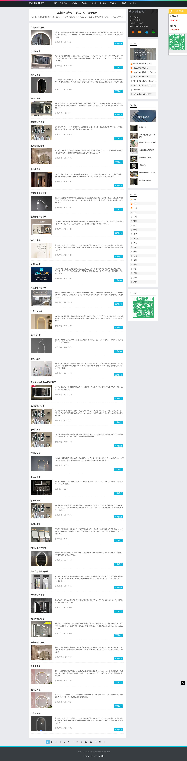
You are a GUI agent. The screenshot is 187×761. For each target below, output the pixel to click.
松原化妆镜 (35, 359)
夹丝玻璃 (73, 3)
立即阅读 (118, 44)
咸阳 (135, 273)
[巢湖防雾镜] (41, 540)
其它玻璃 (133, 3)
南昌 (135, 269)
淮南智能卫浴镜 (37, 146)
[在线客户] (171, 11)
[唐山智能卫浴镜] (41, 42)
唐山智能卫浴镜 (37, 27)
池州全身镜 (35, 690)
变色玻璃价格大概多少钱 (142, 85)
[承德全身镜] (41, 514)
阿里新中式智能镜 (38, 288)
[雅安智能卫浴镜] (41, 656)
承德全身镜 (35, 501)
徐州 (135, 251)
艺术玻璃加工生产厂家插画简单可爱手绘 (148, 81)
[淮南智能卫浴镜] (41, 159)
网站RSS (93, 756)
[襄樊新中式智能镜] (41, 230)
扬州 (135, 260)
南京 (135, 247)
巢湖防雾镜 (35, 524)
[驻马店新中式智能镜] (41, 585)
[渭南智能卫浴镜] (41, 136)
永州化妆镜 (35, 51)
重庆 (135, 212)
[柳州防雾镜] (41, 443)
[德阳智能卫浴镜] (41, 632)
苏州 (135, 221)
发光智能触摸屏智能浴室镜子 (43, 382)
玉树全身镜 (35, 666)
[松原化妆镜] (41, 374)
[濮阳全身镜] (41, 182)
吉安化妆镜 (35, 713)
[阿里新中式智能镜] (41, 301)
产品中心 (81, 12)
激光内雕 (83, 3)
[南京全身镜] (41, 88)
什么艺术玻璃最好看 (140, 68)
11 (91, 742)
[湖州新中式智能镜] (41, 561)
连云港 (135, 238)
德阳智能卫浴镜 (37, 619)
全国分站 (86, 756)
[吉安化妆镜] (41, 727)
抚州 (135, 264)
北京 (135, 199)
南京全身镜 (35, 75)
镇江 (135, 234)
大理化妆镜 (35, 264)
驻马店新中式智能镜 (39, 571)
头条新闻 (63, 3)
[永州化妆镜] (41, 61)
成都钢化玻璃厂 (37, 3)
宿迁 (135, 243)
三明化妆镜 (35, 453)
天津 (135, 204)
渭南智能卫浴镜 (37, 122)
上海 (135, 208)
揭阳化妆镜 (35, 98)
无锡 (135, 256)
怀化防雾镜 (35, 240)
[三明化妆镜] (41, 469)
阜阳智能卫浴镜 (37, 406)
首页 (55, 3)
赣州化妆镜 (35, 335)
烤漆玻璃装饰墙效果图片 (142, 63)
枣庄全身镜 (35, 477)
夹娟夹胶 (93, 3)
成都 (135, 282)
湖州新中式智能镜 (38, 548)
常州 (135, 230)
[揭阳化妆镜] (41, 113)
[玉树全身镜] (41, 679)
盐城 (135, 225)
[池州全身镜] (41, 703)
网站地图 (101, 756)
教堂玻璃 (103, 3)
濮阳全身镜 (35, 169)
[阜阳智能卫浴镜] (41, 420)
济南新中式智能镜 (38, 193)
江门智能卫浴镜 (37, 595)
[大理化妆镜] (41, 279)
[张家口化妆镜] (41, 326)
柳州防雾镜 (35, 430)
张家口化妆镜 (36, 311)
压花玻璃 (113, 3)
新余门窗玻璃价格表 (140, 76)
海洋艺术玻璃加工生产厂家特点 (144, 72)
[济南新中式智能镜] (41, 209)
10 (86, 742)
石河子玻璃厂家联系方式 (142, 94)
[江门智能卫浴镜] (41, 607)
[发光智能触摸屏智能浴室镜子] (41, 396)
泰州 (135, 217)
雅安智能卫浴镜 (37, 642)
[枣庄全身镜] (41, 490)
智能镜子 (123, 3)
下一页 (98, 742)
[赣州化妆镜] (41, 351)
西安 (135, 277)
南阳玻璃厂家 (138, 89)
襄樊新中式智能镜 (38, 217)
